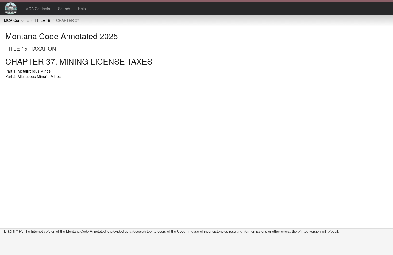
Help (82, 8)
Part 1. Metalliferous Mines (28, 71)
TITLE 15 (42, 20)
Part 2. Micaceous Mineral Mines (33, 76)
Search (64, 8)
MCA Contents (37, 8)
